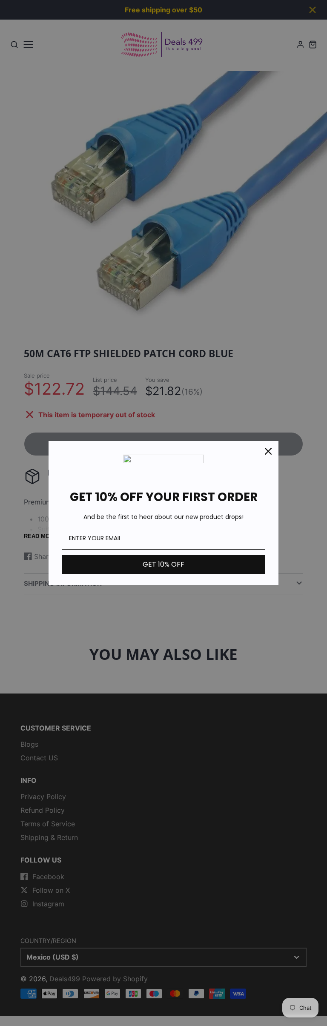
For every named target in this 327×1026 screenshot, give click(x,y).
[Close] (268, 451)
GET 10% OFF (163, 564)
